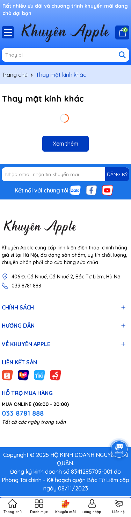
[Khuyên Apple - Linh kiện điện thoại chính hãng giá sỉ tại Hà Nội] (65, 32)
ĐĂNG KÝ (117, 174)
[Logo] (65, 227)
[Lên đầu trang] (117, 475)
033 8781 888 (26, 286)
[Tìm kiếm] (122, 55)
